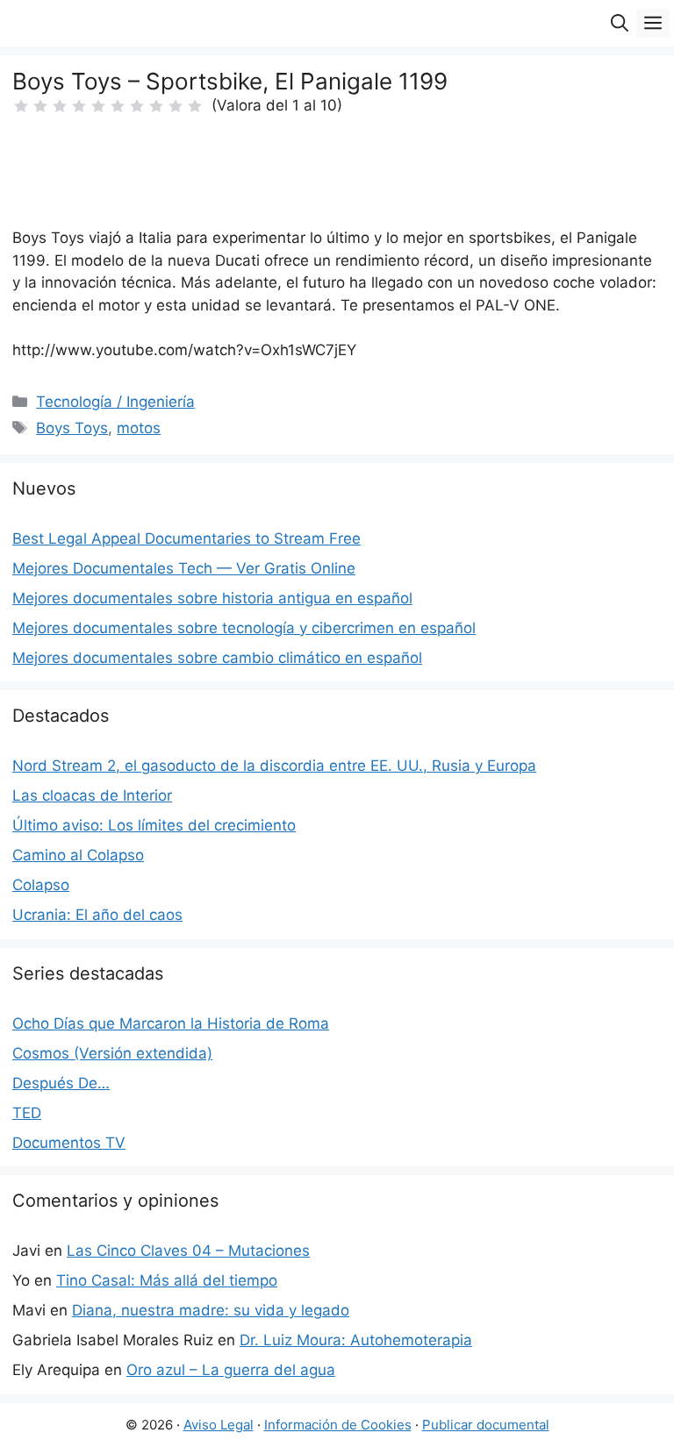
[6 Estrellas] (117, 106)
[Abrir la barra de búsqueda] (619, 23)
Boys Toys (72, 428)
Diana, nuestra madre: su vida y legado (210, 1310)
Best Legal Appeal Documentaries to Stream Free (186, 538)
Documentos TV (68, 1142)
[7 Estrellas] (137, 106)
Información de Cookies (338, 1424)
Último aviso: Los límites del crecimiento (154, 825)
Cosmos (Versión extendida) (112, 1053)
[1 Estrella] (21, 106)
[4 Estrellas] (79, 106)
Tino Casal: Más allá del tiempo (166, 1280)
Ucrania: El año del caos (97, 914)
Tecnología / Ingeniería (115, 401)
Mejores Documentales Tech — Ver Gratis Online (183, 568)
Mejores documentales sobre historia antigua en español (212, 598)
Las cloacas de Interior (92, 795)
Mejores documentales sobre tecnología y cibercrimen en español (244, 628)
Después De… (61, 1083)
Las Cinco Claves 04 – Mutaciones (188, 1250)
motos (139, 428)
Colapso (40, 885)
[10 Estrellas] (195, 106)
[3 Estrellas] (59, 106)
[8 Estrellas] (156, 106)
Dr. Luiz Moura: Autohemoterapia (356, 1340)
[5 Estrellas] (98, 106)
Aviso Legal (218, 1424)
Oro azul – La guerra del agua (230, 1370)
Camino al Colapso (78, 855)
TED (26, 1113)
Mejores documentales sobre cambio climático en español (217, 657)
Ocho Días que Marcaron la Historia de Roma (170, 1023)
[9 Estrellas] (175, 106)
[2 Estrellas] (40, 106)
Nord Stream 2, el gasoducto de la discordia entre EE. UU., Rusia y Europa (274, 765)
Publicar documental (485, 1424)
